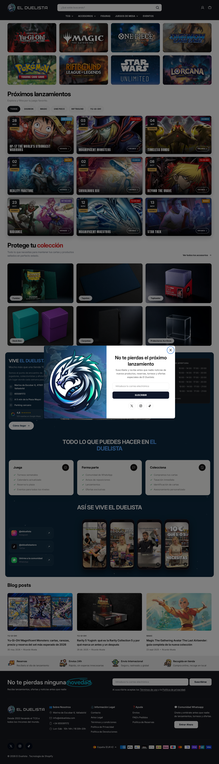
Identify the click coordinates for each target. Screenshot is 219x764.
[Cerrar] (171, 350)
